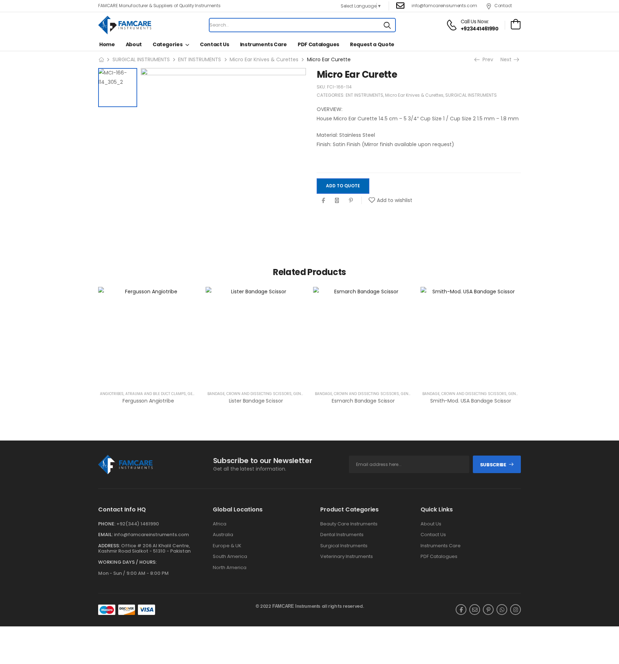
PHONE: (106, 523)
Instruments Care (263, 44)
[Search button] (387, 25)
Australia (223, 535)
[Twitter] (337, 200)
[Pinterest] (351, 200)
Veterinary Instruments (346, 556)
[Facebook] (323, 200)
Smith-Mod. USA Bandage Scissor (470, 400)
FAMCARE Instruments (296, 606)
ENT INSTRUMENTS (199, 59)
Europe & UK (227, 546)
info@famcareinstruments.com (151, 534)
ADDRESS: (109, 545)
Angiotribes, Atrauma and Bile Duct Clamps (143, 393)
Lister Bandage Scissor (256, 400)
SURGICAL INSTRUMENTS (141, 59)
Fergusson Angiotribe (148, 400)
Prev (486, 59)
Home (107, 44)
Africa (219, 524)
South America (230, 556)
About (134, 44)
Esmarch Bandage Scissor (363, 400)
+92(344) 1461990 (137, 523)
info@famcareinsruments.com (444, 6)
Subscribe (493, 464)
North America (229, 568)
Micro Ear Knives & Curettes (264, 59)
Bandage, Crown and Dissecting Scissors (249, 393)
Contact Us (214, 44)
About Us (431, 524)
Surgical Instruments (344, 546)
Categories (168, 44)
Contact (503, 6)
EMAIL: (105, 534)
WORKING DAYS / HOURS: (127, 562)
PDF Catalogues (318, 44)
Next (507, 59)
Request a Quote (372, 44)
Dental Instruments (342, 535)
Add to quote (343, 186)
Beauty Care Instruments (349, 524)
